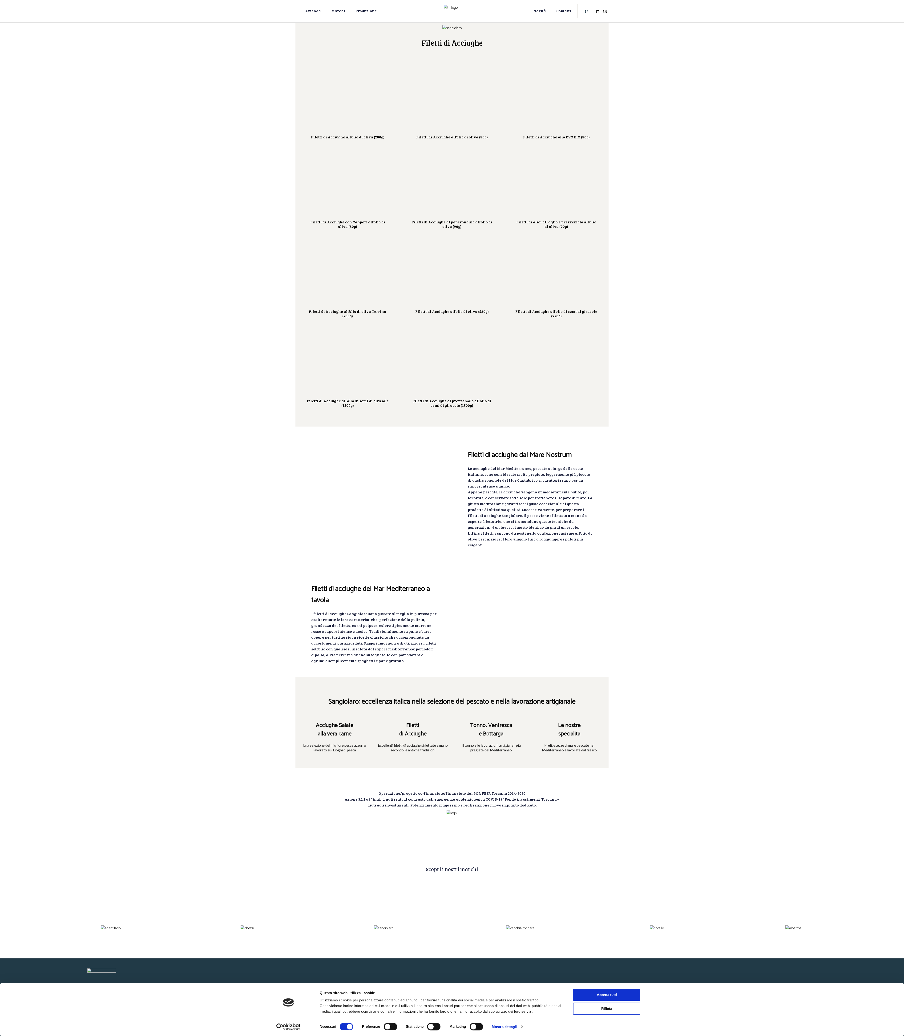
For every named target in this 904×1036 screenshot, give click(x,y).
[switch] (390, 1026)
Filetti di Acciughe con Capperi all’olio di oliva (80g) (347, 224)
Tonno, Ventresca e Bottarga (491, 729)
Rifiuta (606, 1009)
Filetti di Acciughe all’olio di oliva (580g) (452, 311)
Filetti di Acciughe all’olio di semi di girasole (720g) (556, 313)
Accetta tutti (607, 995)
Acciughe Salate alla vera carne (334, 729)
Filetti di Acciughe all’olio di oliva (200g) (347, 137)
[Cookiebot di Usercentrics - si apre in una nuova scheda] (288, 1026)
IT (597, 12)
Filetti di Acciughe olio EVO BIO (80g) (556, 137)
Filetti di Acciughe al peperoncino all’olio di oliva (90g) (452, 224)
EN (604, 12)
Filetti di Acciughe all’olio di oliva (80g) (452, 137)
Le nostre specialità (569, 729)
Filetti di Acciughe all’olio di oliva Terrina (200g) (347, 313)
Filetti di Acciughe (413, 729)
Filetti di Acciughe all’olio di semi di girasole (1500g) (348, 403)
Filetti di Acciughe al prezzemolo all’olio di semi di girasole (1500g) (451, 403)
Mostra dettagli (504, 1027)
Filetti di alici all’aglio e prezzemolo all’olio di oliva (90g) (556, 224)
